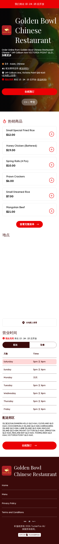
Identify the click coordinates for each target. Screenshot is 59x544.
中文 (32, 101)
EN (25, 102)
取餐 (42, 344)
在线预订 (29, 91)
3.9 (6, 63)
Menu (4, 494)
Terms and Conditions (13, 512)
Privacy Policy (9, 503)
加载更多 (6, 55)
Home (5, 485)
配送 (15, 344)
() (24, 68)
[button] (29, 132)
